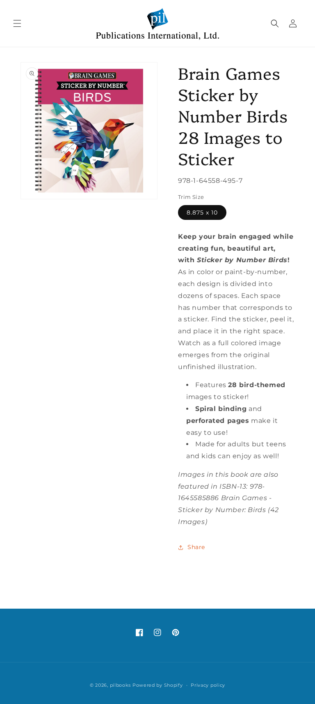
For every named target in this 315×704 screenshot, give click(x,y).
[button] (17, 23)
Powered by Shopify (157, 685)
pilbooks (120, 685)
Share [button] (196, 547)
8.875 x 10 (202, 212)
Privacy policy (208, 685)
